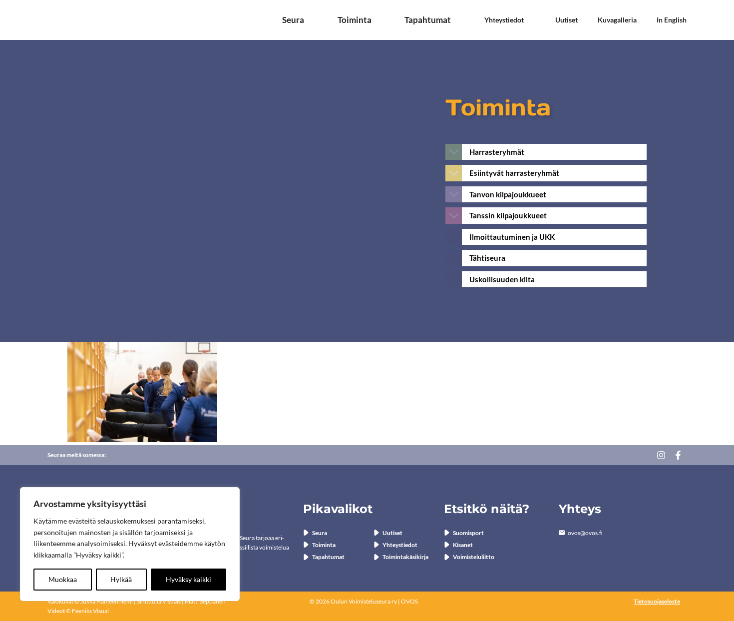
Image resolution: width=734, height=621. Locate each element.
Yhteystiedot (504, 20)
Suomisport (468, 533)
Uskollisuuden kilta (502, 279)
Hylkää (121, 579)
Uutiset (566, 20)
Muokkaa (62, 579)
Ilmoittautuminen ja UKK (512, 236)
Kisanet (463, 545)
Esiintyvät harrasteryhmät (514, 172)
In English (672, 20)
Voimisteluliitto (473, 557)
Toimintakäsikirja (405, 557)
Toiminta (354, 20)
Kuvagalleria (617, 20)
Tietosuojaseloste (657, 601)
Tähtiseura (487, 257)
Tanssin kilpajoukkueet (508, 215)
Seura (293, 20)
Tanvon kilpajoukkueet (507, 194)
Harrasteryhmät (496, 151)
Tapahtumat (427, 20)
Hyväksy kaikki (188, 579)
